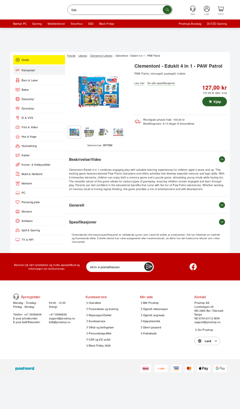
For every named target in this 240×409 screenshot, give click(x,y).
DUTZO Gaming (217, 23)
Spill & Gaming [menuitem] (31, 230)
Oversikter (95, 303)
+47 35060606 (58, 314)
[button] (98, 91)
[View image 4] (118, 132)
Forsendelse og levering (103, 309)
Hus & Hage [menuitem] (29, 136)
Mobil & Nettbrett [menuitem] (32, 174)
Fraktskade (150, 333)
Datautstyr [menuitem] (28, 99)
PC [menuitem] (23, 193)
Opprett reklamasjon (155, 309)
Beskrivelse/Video (85, 159)
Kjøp (217, 101)
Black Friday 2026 (100, 345)
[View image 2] (89, 132)
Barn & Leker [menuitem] (30, 80)
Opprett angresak (154, 315)
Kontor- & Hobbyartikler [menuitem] (36, 164)
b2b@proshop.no (59, 322)
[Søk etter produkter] (167, 9)
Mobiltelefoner (56, 23)
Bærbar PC (20, 23)
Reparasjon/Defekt (100, 315)
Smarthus (76, 23)
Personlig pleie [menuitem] (31, 202)
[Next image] (124, 92)
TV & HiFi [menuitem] (28, 239)
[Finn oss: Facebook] (193, 266)
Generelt (76, 205)
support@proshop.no (62, 318)
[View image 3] (103, 132)
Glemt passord (152, 327)
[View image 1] (74, 132)
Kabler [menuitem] (26, 155)
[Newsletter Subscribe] (148, 266)
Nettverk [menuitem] (27, 183)
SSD (91, 23)
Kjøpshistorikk (151, 321)
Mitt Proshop (151, 303)
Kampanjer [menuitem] (28, 70)
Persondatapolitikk (100, 333)
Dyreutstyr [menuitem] (28, 108)
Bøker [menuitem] (25, 89)
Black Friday (106, 23)
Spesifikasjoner (83, 222)
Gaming (37, 23)
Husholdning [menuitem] (29, 146)
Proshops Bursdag (190, 23)
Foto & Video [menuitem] (30, 127)
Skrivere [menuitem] (27, 211)
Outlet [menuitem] (25, 60)
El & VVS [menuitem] (27, 118)
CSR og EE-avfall (99, 339)
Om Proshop (205, 330)
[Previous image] (72, 92)
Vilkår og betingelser (101, 327)
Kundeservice (97, 321)
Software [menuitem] (27, 221)
